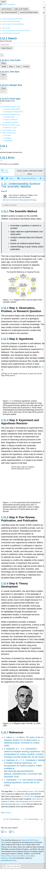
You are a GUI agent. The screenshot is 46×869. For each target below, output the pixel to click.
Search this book (6, 41)
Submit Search (6, 48)
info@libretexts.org (9, 860)
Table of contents (11, 205)
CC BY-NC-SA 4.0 (28, 796)
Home (11, 178)
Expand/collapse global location (43, 177)
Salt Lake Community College (13, 200)
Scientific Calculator (11, 122)
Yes (5, 832)
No (13, 832)
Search (4, 866)
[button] (8, 138)
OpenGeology (31, 200)
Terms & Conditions (18, 856)
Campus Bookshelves (28, 178)
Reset (3, 63)
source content (20, 804)
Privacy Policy (6, 856)
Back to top (5, 812)
